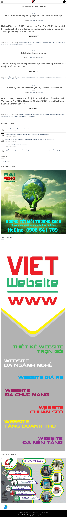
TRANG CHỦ (22, 512)
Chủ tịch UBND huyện (37, 114)
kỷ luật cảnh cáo (52, 77)
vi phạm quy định (28, 44)
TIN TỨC (33, 13)
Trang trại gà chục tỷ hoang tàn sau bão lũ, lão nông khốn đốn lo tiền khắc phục (27, 134)
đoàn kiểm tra (28, 42)
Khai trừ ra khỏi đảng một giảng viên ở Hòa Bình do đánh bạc (33, 15)
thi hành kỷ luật (4, 44)
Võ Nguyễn (40, 20)
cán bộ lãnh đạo (21, 77)
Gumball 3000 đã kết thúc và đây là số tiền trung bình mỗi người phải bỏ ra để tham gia (29, 139)
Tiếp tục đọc (33, 36)
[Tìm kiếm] (64, 1)
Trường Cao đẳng (12, 44)
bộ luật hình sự (21, 42)
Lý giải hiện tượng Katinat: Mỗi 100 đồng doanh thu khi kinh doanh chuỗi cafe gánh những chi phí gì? (33, 150)
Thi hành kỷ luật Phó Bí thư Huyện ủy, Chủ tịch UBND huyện (33, 87)
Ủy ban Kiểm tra (20, 44)
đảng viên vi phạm (47, 114)
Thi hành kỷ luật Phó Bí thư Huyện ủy (11, 116)
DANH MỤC (29, 512)
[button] (2, 2)
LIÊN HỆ (41, 512)
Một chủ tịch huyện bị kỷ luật (33, 53)
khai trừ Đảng (35, 42)
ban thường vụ (21, 114)
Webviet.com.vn (48, 515)
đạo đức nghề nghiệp (37, 77)
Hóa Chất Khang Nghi (28, 515)
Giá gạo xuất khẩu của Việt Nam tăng (16, 144)
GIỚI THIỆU (35, 512)
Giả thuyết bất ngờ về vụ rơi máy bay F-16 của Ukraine (20, 129)
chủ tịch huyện (28, 77)
